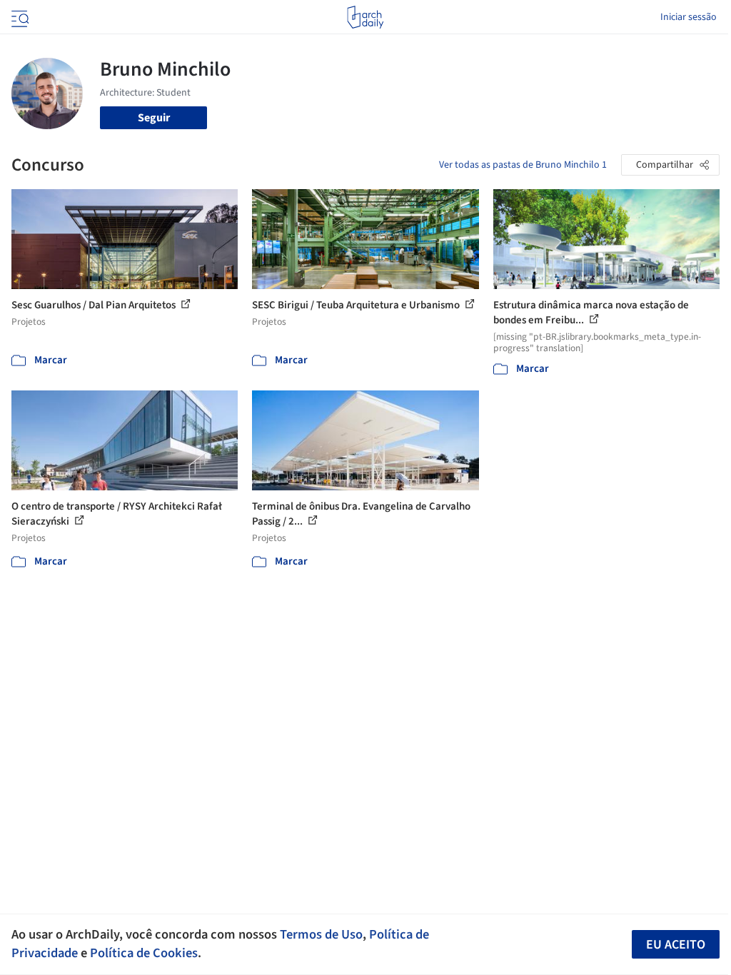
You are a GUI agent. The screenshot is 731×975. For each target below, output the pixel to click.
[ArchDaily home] (365, 17)
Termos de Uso (321, 934)
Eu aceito (675, 945)
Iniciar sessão (688, 17)
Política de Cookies (144, 953)
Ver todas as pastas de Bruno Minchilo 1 (523, 165)
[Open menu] (19, 17)
